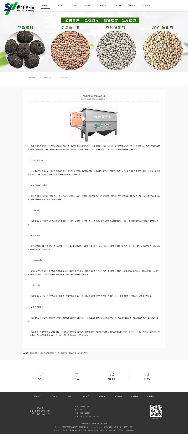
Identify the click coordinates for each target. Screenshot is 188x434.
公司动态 (31, 77)
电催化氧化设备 (93, 430)
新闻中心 (88, 5)
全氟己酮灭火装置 (115, 430)
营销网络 (131, 5)
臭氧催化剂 (103, 430)
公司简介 (60, 5)
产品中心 (74, 5)
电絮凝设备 (73, 430)
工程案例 (117, 5)
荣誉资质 (103, 5)
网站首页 (45, 5)
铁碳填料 (65, 430)
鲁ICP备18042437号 (126, 427)
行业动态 (47, 77)
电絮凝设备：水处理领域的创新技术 (42, 353)
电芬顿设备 (82, 430)
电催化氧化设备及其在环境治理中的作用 (74, 353)
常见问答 (64, 77)
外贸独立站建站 (127, 430)
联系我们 (146, 5)
